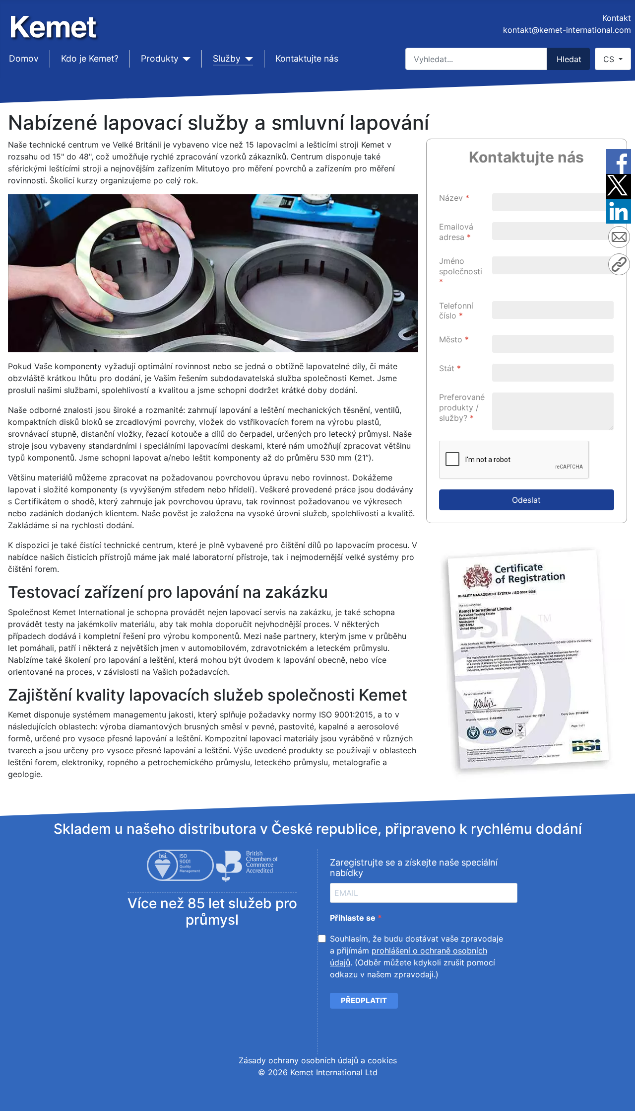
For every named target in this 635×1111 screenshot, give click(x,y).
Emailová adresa (456, 232)
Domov (24, 58)
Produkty (160, 58)
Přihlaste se (354, 918)
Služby (227, 58)
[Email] (619, 238)
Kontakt (616, 18)
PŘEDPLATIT (364, 1000)
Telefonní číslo (456, 311)
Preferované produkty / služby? (462, 407)
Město (454, 339)
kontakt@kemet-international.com (567, 30)
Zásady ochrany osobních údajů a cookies (318, 1060)
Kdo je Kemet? (90, 58)
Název (454, 198)
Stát (450, 368)
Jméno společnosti (460, 271)
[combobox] (476, 59)
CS (610, 59)
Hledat (569, 59)
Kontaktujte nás (306, 58)
